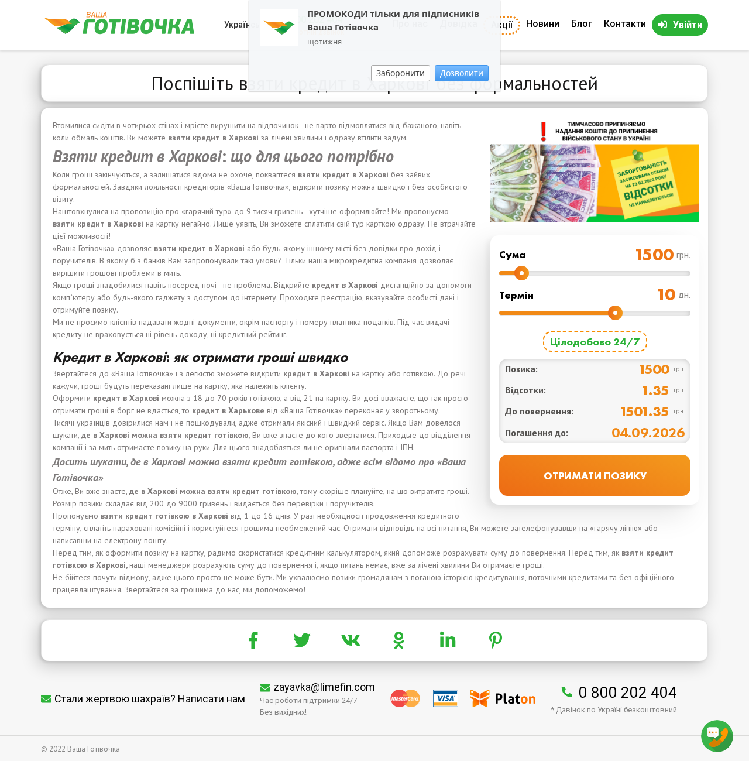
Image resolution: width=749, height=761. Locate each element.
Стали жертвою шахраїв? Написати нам (149, 699)
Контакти (625, 23)
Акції (502, 24)
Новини (542, 23)
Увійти (687, 24)
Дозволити (461, 72)
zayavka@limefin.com (324, 687)
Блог (581, 23)
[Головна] (119, 31)
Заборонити (400, 72)
